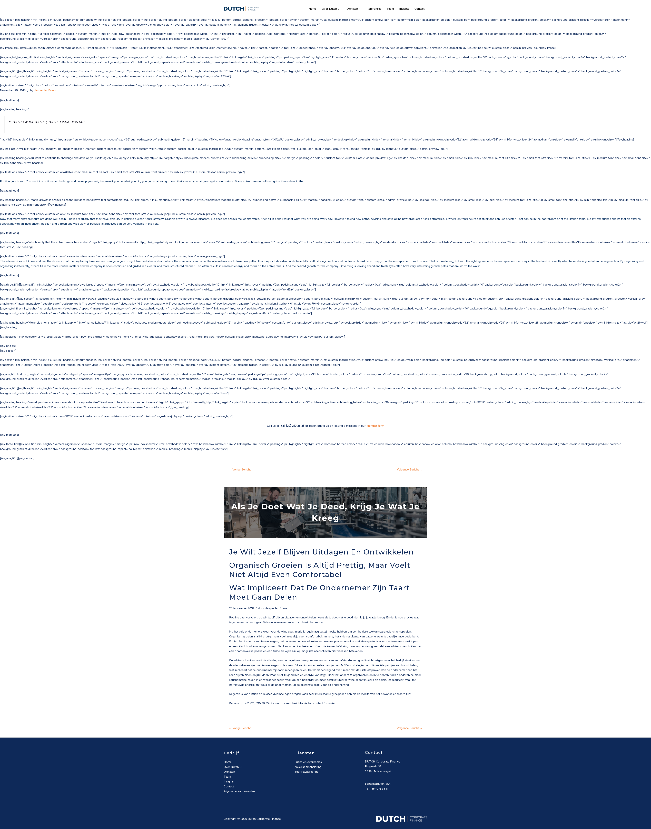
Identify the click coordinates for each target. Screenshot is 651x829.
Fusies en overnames (308, 762)
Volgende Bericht (409, 469)
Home (313, 8)
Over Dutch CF (331, 8)
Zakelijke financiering (307, 767)
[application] (359, 8)
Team (390, 8)
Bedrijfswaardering (306, 771)
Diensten (352, 8)
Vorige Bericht (240, 469)
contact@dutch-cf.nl (378, 783)
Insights (404, 8)
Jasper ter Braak (45, 90)
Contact (420, 8)
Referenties (374, 8)
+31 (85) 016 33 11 (376, 788)
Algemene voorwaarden (239, 791)
